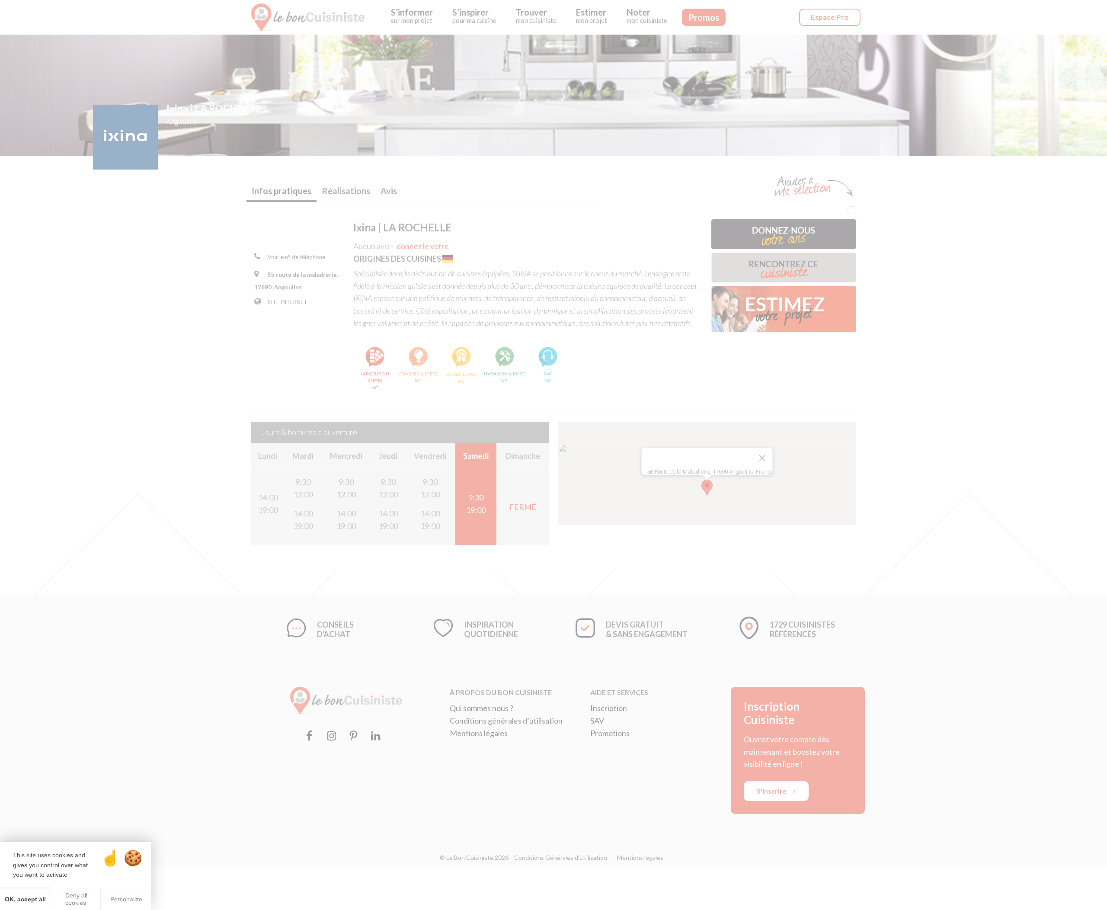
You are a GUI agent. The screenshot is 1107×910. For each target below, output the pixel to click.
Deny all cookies (75, 899)
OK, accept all (25, 899)
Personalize (126, 899)
